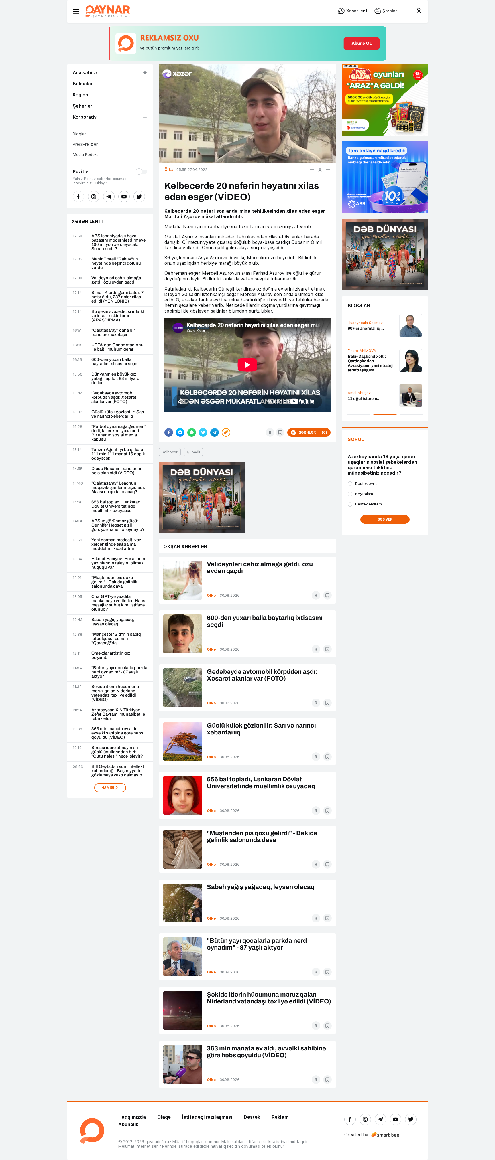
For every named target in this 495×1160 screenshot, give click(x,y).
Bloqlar (79, 134)
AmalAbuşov (359, 393)
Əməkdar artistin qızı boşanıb (111, 655)
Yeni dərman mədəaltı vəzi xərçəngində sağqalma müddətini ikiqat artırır (116, 544)
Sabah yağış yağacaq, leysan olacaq (112, 622)
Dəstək (252, 1117)
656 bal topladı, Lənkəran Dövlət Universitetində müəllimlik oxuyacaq (115, 506)
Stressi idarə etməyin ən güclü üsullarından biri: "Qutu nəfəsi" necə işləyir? (117, 752)
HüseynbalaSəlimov (365, 323)
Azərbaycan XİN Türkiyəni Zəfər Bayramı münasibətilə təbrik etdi (118, 714)
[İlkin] (320, 169)
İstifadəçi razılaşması (207, 1117)
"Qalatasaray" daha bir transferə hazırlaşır (113, 332)
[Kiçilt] (312, 169)
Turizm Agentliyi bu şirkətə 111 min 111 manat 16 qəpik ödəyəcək (118, 454)
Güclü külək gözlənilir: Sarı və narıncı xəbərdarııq (117, 414)
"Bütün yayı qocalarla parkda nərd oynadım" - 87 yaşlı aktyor (119, 672)
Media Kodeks (86, 154)
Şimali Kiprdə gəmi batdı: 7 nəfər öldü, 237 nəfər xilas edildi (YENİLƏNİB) (117, 297)
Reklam (280, 1117)
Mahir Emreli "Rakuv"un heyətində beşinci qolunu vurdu (116, 263)
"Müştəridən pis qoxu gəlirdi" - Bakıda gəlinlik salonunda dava (114, 582)
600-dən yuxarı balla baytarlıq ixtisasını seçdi (115, 361)
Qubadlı (193, 452)
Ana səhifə (85, 72)
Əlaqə (164, 1117)
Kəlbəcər (170, 452)
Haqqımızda (132, 1117)
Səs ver (385, 519)
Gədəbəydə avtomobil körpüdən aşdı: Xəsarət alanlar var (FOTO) (113, 397)
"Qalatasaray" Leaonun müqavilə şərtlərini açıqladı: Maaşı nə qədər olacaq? (118, 487)
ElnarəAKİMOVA (362, 351)
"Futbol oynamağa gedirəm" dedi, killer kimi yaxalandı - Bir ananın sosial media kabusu (118, 433)
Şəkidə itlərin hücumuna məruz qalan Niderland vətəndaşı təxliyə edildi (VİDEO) (115, 693)
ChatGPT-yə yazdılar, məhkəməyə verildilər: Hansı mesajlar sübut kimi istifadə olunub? (118, 603)
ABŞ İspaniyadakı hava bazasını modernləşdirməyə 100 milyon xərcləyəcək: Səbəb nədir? (118, 242)
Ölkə (211, 595)
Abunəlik (128, 1124)
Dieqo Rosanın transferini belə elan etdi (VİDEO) (116, 471)
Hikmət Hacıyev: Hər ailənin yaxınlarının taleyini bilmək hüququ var (118, 563)
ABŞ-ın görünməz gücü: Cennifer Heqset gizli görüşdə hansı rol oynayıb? (118, 525)
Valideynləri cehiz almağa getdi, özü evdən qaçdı (116, 280)
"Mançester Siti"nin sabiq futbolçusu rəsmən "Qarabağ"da (116, 638)
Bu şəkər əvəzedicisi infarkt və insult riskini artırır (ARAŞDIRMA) (117, 315)
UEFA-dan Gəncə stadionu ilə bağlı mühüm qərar (117, 347)
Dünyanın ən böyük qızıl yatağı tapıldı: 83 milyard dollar (115, 378)
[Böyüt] (328, 169)
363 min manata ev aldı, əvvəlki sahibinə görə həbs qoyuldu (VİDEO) (117, 733)
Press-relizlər (85, 144)
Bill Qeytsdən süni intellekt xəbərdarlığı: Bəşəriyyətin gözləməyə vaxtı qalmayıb (117, 770)
